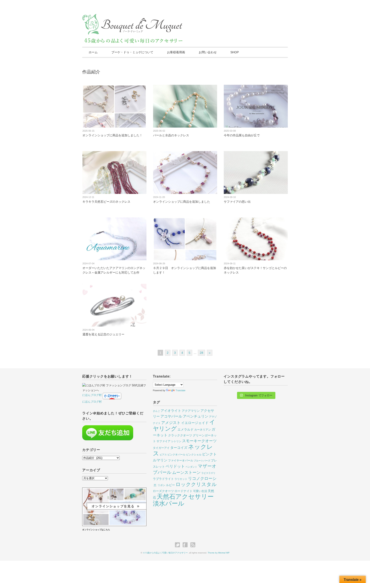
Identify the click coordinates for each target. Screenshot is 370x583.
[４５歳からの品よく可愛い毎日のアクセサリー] (132, 17)
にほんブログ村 (92, 395)
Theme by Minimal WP (219, 553)
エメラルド (186, 429)
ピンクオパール (176, 454)
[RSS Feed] (192, 545)
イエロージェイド (195, 423)
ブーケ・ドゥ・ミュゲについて (132, 52)
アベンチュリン (195, 416)
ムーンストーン (186, 472)
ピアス (163, 454)
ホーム (93, 52)
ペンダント (191, 467)
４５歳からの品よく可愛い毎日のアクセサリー (165, 553)
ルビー (170, 485)
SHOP (234, 52)
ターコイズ (178, 447)
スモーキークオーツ (199, 441)
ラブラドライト (163, 478)
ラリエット (181, 478)
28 (201, 352)
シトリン (176, 441)
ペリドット (175, 466)
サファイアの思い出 (237, 201)
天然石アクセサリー (185, 496)
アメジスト (171, 422)
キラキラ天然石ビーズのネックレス (106, 201)
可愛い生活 (200, 491)
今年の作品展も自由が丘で (242, 135)
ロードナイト (183, 491)
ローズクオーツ (163, 491)
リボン (161, 485)
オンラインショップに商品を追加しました (181, 201)
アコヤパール (171, 416)
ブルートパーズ (202, 460)
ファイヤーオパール (180, 460)
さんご (156, 411)
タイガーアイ (161, 447)
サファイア (163, 441)
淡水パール (168, 503)
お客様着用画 (176, 52)
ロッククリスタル (196, 484)
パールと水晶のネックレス (171, 135)
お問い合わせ (208, 52)
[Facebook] (186, 545)
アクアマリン (191, 410)
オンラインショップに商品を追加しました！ (112, 135)
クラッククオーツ (180, 435)
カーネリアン (202, 429)
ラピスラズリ (208, 473)
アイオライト (171, 410)
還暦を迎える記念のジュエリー (103, 334)
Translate (180, 390)
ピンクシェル (193, 454)
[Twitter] (178, 545)
